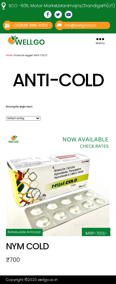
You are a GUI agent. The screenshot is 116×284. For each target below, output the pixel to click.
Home (9, 55)
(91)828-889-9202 (31, 25)
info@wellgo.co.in (80, 25)
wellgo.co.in (48, 279)
